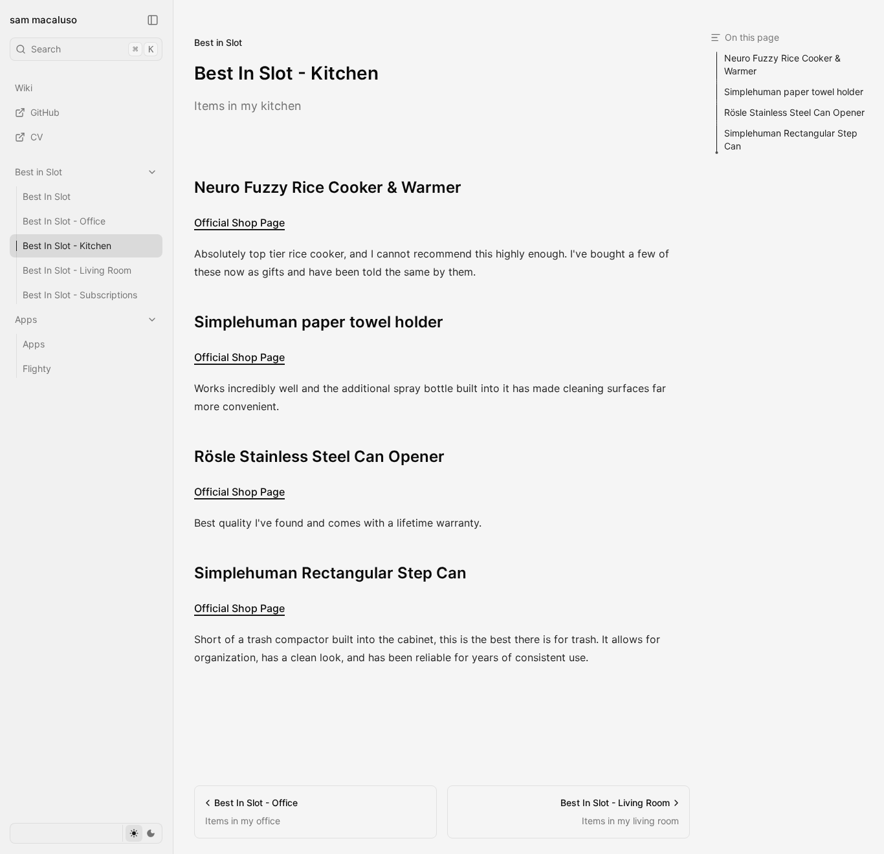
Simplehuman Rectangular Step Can (330, 573)
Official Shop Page (239, 222)
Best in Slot (38, 171)
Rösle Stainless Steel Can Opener (319, 456)
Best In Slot (47, 196)
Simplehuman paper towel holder (318, 321)
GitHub (45, 112)
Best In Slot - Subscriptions (80, 294)
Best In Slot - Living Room (77, 270)
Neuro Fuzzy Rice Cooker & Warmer (327, 187)
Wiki (23, 87)
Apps (26, 319)
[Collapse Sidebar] (152, 20)
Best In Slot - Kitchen (67, 245)
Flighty (37, 368)
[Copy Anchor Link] (472, 187)
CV (36, 136)
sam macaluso (43, 20)
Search (92, 48)
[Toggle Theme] (142, 833)
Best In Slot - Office (64, 220)
